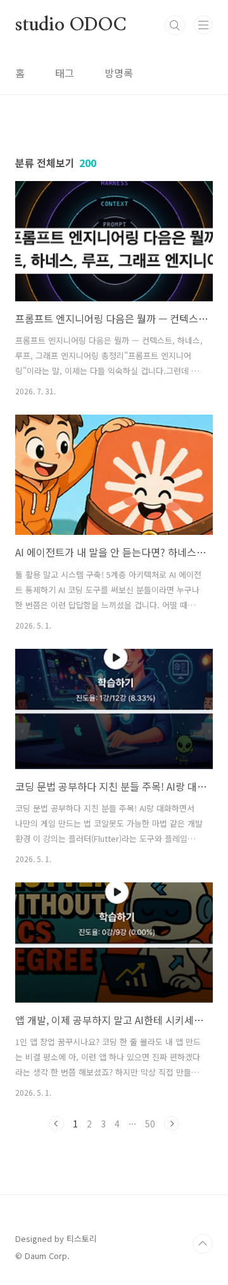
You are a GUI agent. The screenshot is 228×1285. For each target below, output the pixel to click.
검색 (174, 25)
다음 (171, 1123)
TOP (203, 1244)
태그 (64, 72)
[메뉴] (203, 24)
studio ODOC (70, 25)
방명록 (118, 72)
